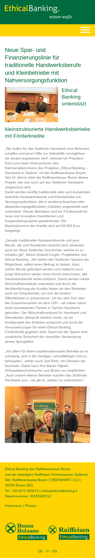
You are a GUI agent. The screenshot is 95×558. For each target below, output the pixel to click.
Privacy (30, 506)
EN (54, 551)
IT (47, 551)
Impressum (13, 506)
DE (40, 551)
